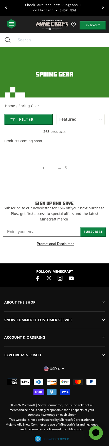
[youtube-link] (71, 278)
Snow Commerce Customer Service (38, 319)
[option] (54, 8)
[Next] (102, 8)
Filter (26, 119)
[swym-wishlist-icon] (73, 27)
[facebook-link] (37, 278)
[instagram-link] (60, 278)
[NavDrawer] (11, 24)
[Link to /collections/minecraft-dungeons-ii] (55, 8)
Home (10, 105)
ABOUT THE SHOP (19, 302)
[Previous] (6, 8)
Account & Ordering (24, 337)
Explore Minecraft (23, 355)
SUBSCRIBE (93, 232)
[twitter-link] (48, 278)
